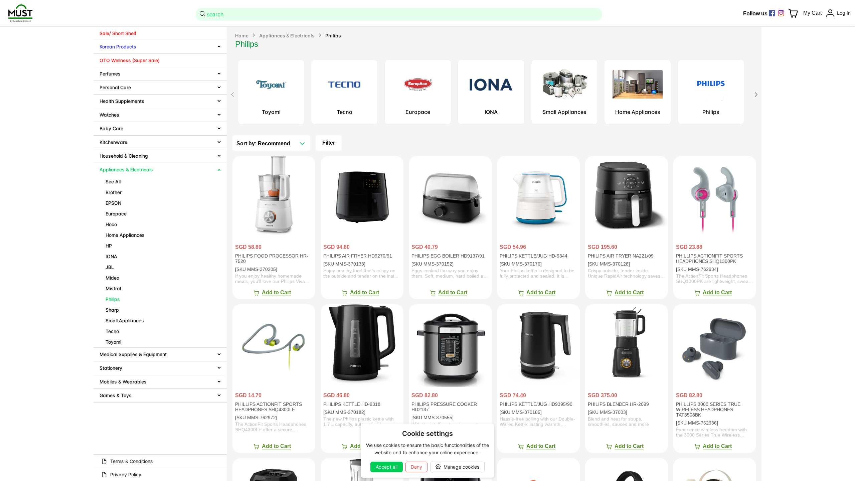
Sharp (112, 310)
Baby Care (111, 128)
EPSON (113, 203)
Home (241, 35)
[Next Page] (756, 94)
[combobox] (400, 14)
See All (113, 181)
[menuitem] (160, 33)
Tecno (112, 331)
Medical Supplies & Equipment (133, 354)
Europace (116, 213)
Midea (113, 278)
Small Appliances (125, 320)
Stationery (111, 368)
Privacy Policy (125, 474)
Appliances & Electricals (126, 169)
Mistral (113, 288)
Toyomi (113, 342)
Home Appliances (125, 235)
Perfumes (110, 73)
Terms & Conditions (131, 461)
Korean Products (118, 46)
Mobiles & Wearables (123, 381)
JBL (110, 267)
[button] (302, 144)
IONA (111, 256)
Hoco (111, 224)
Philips (113, 299)
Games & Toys (116, 395)
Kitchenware (113, 142)
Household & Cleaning (124, 156)
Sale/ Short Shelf (118, 33)
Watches (109, 115)
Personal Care (115, 87)
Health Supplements (122, 101)
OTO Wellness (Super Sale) (130, 60)
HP (109, 246)
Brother (114, 192)
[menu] (160, 215)
